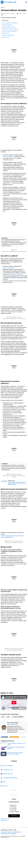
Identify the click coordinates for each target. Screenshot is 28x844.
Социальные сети (8, 769)
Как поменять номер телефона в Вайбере (16, 747)
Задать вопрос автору (12, 724)
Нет (8, 716)
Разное (5, 786)
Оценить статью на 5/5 (25, 736)
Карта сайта (4, 832)
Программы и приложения (10, 777)
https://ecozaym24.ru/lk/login (14, 274)
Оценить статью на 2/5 (22, 736)
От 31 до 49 (13, 810)
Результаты (4, 820)
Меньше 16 (13, 805)
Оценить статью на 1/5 (21, 736)
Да (3, 716)
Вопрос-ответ (6, 33)
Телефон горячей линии (8, 35)
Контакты (19, 832)
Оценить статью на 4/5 (24, 736)
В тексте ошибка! (18, 716)
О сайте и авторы (11, 832)
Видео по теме (6, 37)
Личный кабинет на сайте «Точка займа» (16, 744)
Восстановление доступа (9, 27)
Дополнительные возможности (10, 31)
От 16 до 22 (13, 806)
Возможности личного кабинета (10, 29)
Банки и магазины (8, 773)
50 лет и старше (14, 811)
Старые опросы (5, 818)
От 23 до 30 (13, 808)
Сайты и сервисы (8, 765)
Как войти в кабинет (7, 24)
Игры (4, 781)
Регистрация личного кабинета (10, 22)
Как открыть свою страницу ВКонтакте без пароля (15, 753)
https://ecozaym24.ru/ (8, 156)
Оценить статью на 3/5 (23, 736)
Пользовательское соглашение (9, 833)
